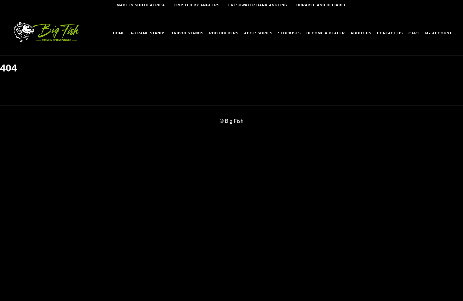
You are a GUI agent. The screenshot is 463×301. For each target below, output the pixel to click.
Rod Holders (223, 33)
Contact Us (390, 33)
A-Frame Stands (148, 33)
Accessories (258, 33)
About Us (361, 33)
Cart (414, 33)
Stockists (289, 33)
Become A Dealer (325, 33)
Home (119, 33)
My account (438, 33)
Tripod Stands (187, 33)
